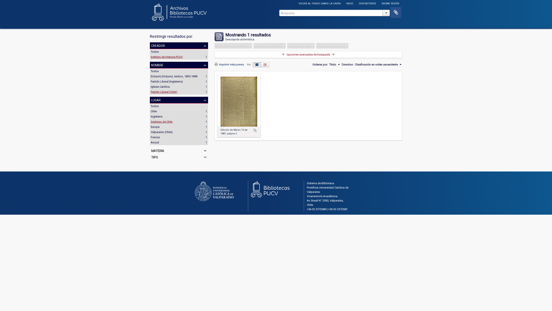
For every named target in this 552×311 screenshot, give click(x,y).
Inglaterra (156, 116)
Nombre (157, 64)
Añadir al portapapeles (255, 130)
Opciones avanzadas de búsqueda (308, 54)
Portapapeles (395, 12)
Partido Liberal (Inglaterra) (167, 81)
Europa (155, 127)
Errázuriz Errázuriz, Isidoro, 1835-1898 (174, 76)
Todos (155, 51)
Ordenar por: (320, 64)
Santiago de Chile (161, 121)
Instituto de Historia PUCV (167, 57)
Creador (158, 45)
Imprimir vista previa (231, 64)
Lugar (156, 99)
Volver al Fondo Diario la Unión (320, 3)
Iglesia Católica (160, 86)
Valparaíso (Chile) (162, 132)
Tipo (154, 156)
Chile (154, 111)
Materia (157, 150)
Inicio (349, 3)
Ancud (155, 142)
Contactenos (367, 3)
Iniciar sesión (390, 3)
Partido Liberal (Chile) (164, 92)
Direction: (348, 64)
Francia (155, 137)
